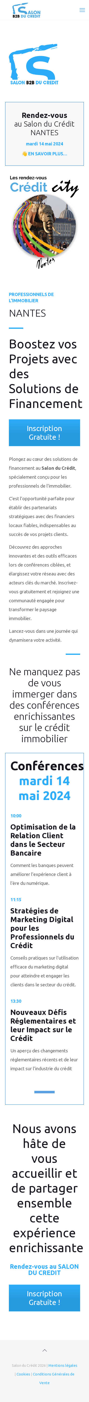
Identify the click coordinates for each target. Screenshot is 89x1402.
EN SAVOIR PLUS (45, 153)
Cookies (23, 1374)
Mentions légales (62, 1365)
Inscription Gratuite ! (44, 432)
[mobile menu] (82, 10)
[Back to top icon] (44, 1350)
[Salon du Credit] (44, 9)
